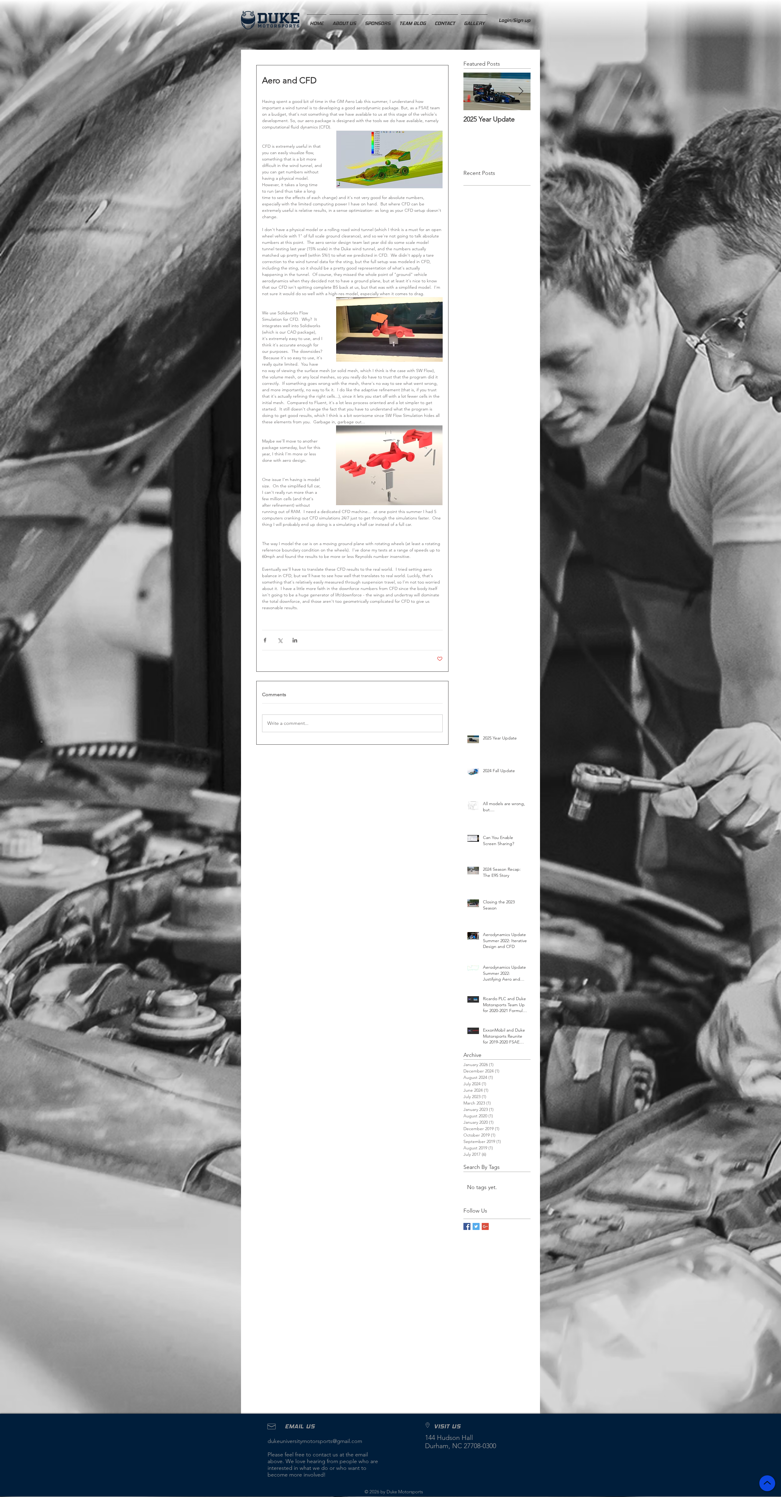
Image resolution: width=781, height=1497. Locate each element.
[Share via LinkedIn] (295, 640)
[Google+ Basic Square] (485, 1226)
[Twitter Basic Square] (476, 1226)
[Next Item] (521, 91)
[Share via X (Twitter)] (280, 640)
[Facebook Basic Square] (466, 1226)
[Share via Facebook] (265, 640)
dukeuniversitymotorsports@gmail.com (315, 1441)
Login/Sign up (514, 20)
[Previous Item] (473, 91)
